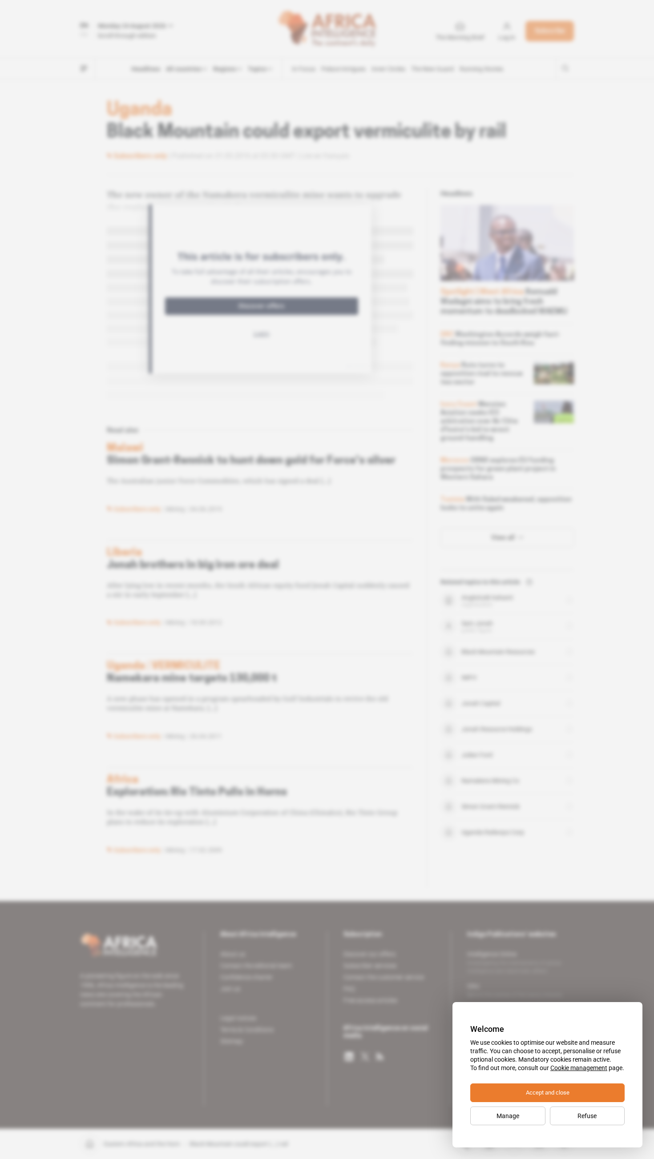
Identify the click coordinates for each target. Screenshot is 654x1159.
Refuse (587, 1115)
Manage (508, 1115)
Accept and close (547, 1092)
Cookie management (578, 1067)
